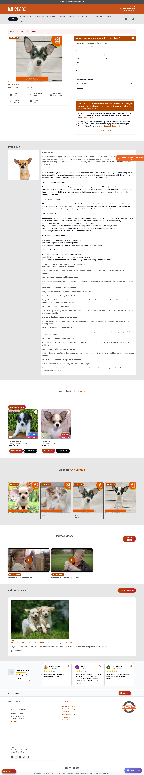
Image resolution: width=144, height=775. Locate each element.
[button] (41, 674)
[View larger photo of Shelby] (35, 412)
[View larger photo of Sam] (68, 412)
